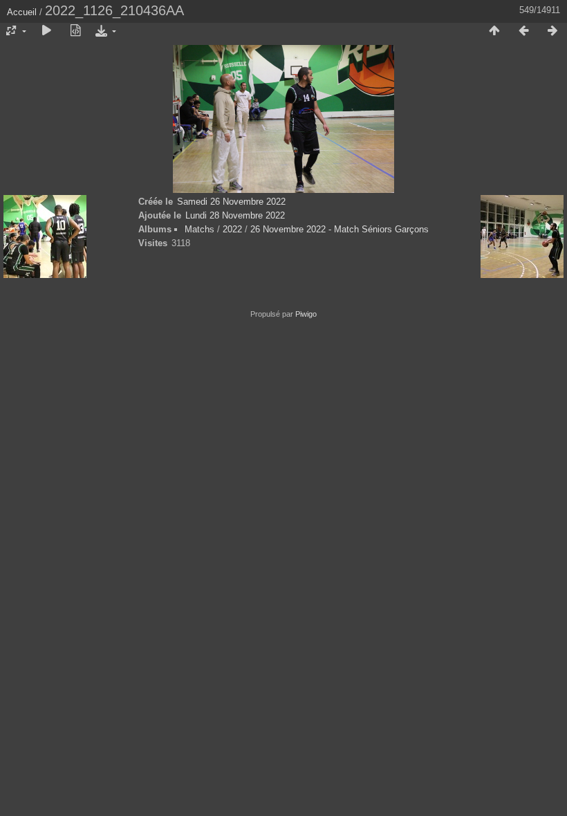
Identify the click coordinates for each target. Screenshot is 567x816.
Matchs (199, 229)
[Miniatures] (494, 31)
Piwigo (306, 314)
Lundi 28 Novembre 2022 (235, 215)
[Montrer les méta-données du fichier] (75, 31)
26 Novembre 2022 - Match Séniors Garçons (339, 229)
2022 (232, 229)
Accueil (22, 12)
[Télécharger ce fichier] (104, 31)
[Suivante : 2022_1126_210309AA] (552, 31)
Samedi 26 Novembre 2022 (231, 201)
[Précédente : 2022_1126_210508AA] (523, 31)
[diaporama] (46, 31)
